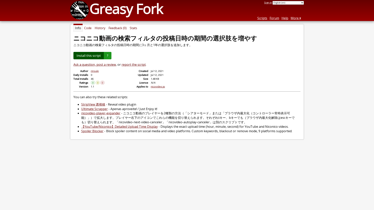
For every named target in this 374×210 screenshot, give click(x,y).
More (295, 18)
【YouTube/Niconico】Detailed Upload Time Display (119, 126)
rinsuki (95, 71)
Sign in (268, 2)
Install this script (89, 55)
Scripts (262, 18)
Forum (274, 18)
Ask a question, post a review (94, 64)
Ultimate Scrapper (94, 109)
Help (284, 18)
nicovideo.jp (158, 86)
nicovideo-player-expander (100, 113)
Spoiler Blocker (92, 131)
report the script (134, 64)
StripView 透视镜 (93, 104)
